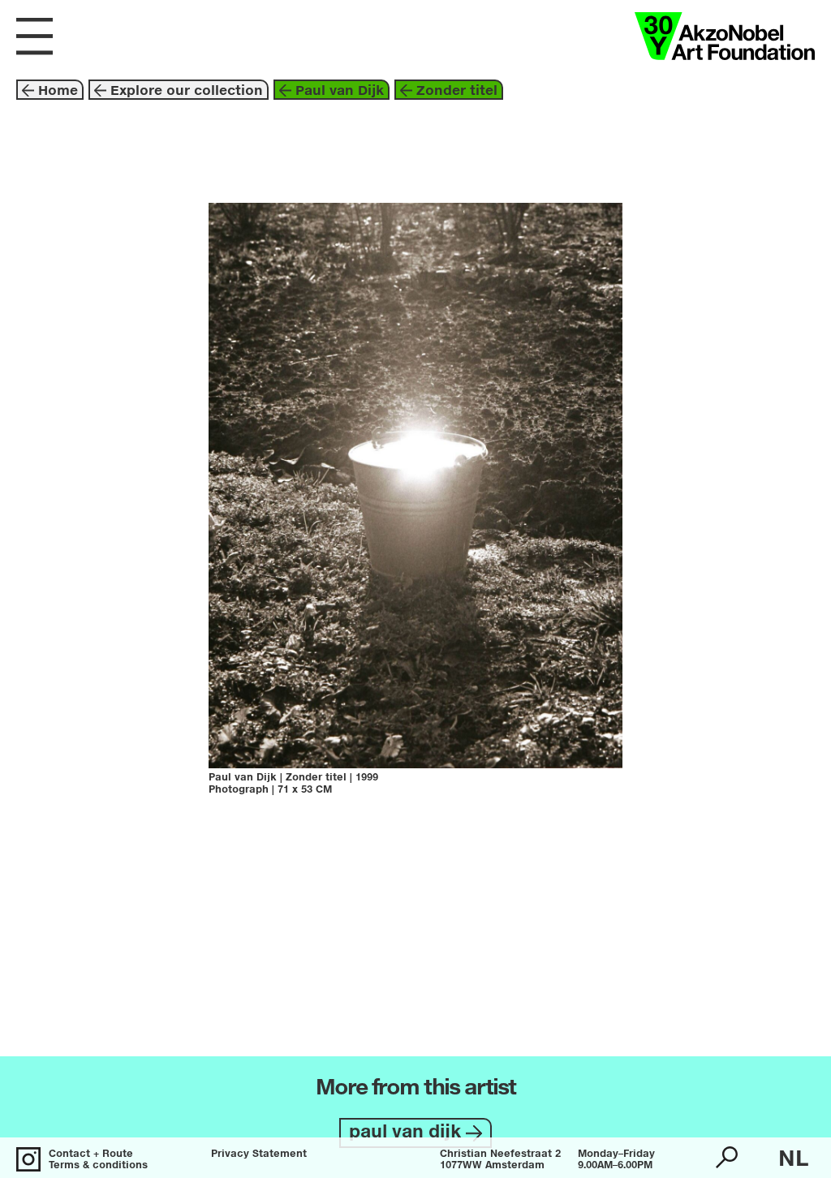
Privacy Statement (259, 1154)
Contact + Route (91, 1154)
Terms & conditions (98, 1166)
